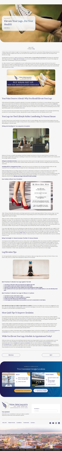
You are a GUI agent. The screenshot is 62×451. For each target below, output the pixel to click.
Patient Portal (11, 422)
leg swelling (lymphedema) (39, 57)
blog (33, 48)
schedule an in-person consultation (21, 343)
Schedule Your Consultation (23, 390)
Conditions (19, 422)
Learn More (6, 28)
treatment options (47, 345)
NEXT (51, 355)
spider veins (22, 232)
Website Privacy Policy (30, 449)
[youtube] (53, 423)
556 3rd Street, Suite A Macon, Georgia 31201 (23, 378)
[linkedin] (59, 423)
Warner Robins (46, 343)
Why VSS (4, 422)
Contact (33, 422)
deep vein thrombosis (19, 59)
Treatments (26, 422)
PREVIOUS (11, 355)
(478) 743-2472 (22, 381)
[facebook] (50, 423)
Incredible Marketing (56, 449)
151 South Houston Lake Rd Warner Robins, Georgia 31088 (53, 380)
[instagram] (56, 423)
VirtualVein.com (8, 344)
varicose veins (27, 57)
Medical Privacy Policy (39, 449)
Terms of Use (22, 449)
